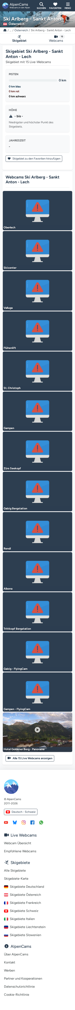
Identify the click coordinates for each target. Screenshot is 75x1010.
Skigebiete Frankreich (25, 903)
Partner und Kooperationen (23, 978)
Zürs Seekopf (12, 468)
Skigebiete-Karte (16, 878)
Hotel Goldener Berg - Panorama (24, 749)
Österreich (21, 30)
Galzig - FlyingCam (15, 669)
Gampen (9, 428)
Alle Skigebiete (15, 870)
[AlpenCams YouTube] (6, 822)
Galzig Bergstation (15, 508)
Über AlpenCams (16, 954)
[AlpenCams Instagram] (24, 822)
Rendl (7, 548)
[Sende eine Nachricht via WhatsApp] (41, 822)
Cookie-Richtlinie (16, 995)
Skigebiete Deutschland (27, 887)
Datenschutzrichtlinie (19, 986)
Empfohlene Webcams (20, 851)
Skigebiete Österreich (25, 895)
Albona (8, 588)
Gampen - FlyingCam (17, 709)
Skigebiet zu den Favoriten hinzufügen (36, 158)
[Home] (5, 30)
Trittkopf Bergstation (17, 628)
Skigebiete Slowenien (25, 935)
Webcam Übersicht (17, 843)
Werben (9, 970)
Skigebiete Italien (22, 919)
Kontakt (9, 962)
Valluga (8, 308)
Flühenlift (10, 348)
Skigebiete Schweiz (24, 911)
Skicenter (10, 268)
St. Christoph (12, 388)
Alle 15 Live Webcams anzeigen (32, 758)
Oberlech (9, 227)
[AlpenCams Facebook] (32, 822)
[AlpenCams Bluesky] (15, 822)
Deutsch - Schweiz (24, 812)
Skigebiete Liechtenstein (28, 927)
